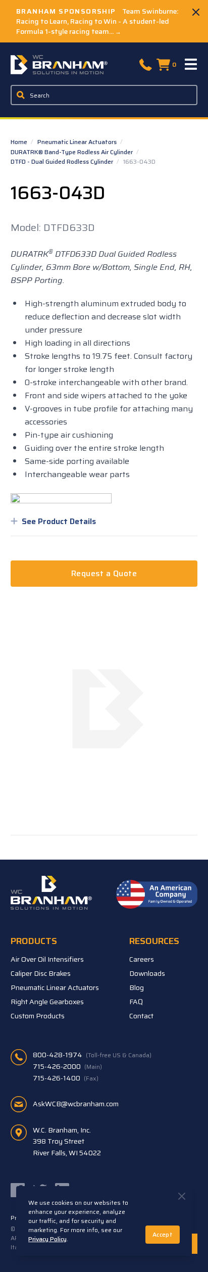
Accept (162, 1234)
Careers (141, 959)
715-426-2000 (67, 1066)
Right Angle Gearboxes (47, 1001)
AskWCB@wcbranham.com (76, 1103)
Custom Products (38, 1015)
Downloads (147, 973)
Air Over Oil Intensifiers (47, 959)
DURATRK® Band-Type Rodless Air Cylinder (72, 152)
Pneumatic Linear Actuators (77, 142)
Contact (141, 1015)
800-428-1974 (92, 1054)
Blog (136, 987)
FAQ (136, 1001)
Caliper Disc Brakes (41, 973)
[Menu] (191, 65)
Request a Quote (104, 573)
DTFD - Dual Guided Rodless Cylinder (63, 161)
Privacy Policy (47, 1239)
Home (20, 142)
